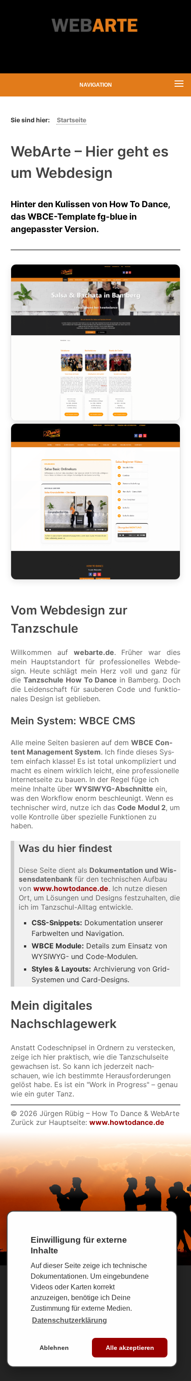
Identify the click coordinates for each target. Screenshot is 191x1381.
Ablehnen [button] (54, 1347)
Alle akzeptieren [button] (130, 1347)
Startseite (71, 120)
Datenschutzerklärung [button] (69, 1320)
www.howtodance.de (70, 888)
